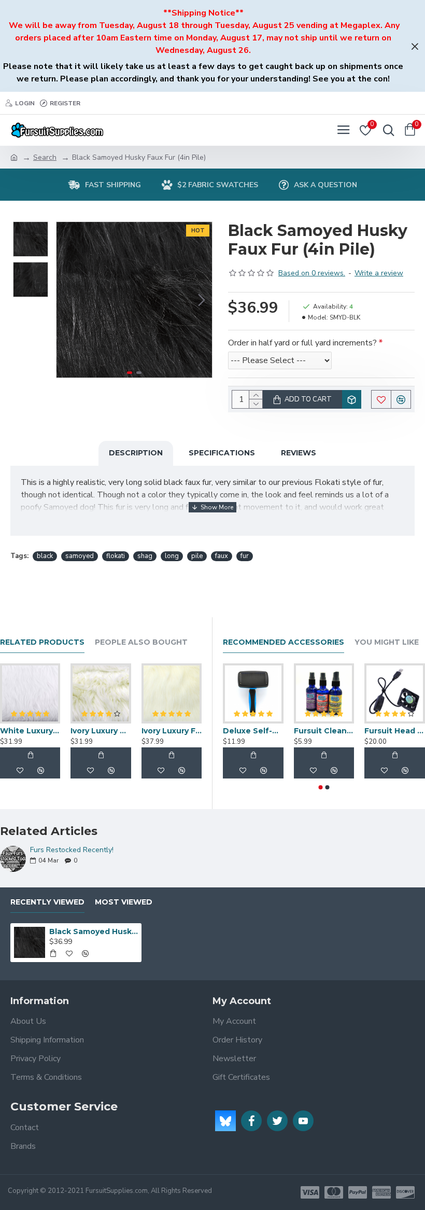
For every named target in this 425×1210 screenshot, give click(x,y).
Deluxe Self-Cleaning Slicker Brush (253, 730)
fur (244, 556)
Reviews (298, 452)
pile (197, 556)
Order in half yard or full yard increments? (302, 343)
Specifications (222, 452)
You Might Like (387, 642)
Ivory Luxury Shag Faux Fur (100, 730)
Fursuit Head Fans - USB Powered (394, 730)
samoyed (79, 556)
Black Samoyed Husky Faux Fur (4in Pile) (93, 931)
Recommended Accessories (283, 642)
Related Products (42, 642)
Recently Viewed (47, 902)
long (172, 556)
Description (136, 452)
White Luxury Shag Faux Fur (30, 730)
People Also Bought (141, 642)
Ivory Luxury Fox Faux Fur (171, 730)
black (45, 556)
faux (221, 556)
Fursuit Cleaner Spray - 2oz (324, 730)
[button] (66, 299)
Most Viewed (123, 902)
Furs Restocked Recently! (72, 850)
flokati (115, 556)
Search (44, 157)
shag (144, 556)
